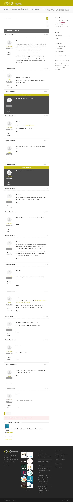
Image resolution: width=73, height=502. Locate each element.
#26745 (46, 340)
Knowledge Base (43, 8)
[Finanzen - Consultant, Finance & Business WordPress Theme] (30, 479)
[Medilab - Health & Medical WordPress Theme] (24, 473)
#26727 (46, 188)
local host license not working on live (60, 47)
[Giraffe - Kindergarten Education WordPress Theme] (24, 479)
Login (63, 8)
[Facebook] (65, 500)
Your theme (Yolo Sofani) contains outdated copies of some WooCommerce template (62, 66)
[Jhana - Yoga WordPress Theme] (30, 473)
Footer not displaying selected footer (60, 56)
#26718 (46, 115)
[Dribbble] (62, 500)
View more (28, 489)
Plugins (57, 38)
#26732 (46, 212)
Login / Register (8, 439)
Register (57, 8)
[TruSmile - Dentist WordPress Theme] (30, 455)
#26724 (46, 164)
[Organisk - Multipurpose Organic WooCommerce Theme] (24, 485)
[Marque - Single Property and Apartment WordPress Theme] (24, 455)
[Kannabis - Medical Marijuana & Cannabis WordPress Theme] (24, 467)
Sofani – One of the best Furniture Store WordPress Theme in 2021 (44, 455)
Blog (51, 8)
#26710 (46, 34)
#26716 (46, 68)
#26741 (46, 291)
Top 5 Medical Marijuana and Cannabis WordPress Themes (44, 470)
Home (11, 8)
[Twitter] (67, 500)
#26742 (46, 316)
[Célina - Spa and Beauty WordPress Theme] (30, 461)
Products (26, 8)
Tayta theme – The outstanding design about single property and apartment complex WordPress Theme (44, 479)
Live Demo (19, 8)
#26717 (46, 91)
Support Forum (59, 467)
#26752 (46, 388)
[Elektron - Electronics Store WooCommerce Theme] (30, 485)
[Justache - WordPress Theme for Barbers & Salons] (24, 461)
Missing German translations (62, 60)
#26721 (46, 140)
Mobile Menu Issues (60, 51)
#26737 (46, 235)
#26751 (46, 364)
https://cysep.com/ (29, 125)
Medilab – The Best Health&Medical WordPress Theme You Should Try (43, 489)
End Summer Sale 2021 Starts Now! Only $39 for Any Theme (44, 463)
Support (33, 8)
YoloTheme (9, 432)
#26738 (46, 264)
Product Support (59, 35)
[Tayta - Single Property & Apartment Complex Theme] (30, 467)
